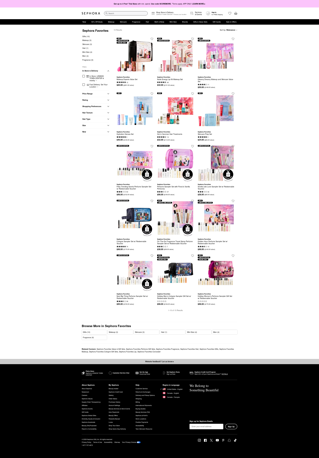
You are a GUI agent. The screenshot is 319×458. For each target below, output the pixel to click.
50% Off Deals (97, 22)
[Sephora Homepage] (91, 13)
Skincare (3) (87, 44)
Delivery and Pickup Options (145, 395)
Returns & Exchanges (143, 392)
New (84, 22)
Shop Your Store (114, 425)
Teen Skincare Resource (144, 429)
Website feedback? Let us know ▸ (159, 361)
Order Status (113, 399)
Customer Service (142, 388)
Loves (111, 422)
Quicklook (135, 72)
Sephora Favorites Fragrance (167, 349)
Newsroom (85, 392)
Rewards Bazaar (114, 419)
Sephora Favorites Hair (189, 349)
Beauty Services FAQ (143, 412)
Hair (147, 22)
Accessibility (140, 425)
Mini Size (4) (87, 52)
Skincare (123, 22)
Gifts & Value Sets (200, 22)
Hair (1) (85, 48)
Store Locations (141, 419)
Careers (84, 395)
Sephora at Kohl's (142, 415)
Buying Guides (141, 409)
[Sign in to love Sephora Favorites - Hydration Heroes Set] (152, 93)
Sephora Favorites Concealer (149, 351)
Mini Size (173, 22)
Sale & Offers (231, 22)
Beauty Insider (113, 388)
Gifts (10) (86, 36)
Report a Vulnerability (89, 429)
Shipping (139, 399)
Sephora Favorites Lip (127, 351)
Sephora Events (87, 409)
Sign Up (231, 426)
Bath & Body (159, 22)
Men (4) (85, 56)
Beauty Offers (113, 415)
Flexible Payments (142, 422)
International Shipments (144, 405)
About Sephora (87, 388)
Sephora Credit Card (116, 392)
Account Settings (114, 405)
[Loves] (230, 13)
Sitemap (117, 442)
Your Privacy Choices (129, 442)
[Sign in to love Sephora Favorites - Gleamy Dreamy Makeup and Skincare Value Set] (233, 39)
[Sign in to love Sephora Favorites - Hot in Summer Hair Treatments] (192, 93)
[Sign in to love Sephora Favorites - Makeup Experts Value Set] (152, 39)
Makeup (111, 22)
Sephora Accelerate (88, 422)
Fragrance (136, 22)
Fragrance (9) (87, 60)
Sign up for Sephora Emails (201, 421)
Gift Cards (217, 22)
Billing (138, 402)
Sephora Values (87, 399)
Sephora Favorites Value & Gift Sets (111, 349)
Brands (185, 22)
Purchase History (114, 402)
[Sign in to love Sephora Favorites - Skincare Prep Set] (233, 93)
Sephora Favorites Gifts (209, 349)
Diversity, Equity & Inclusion (91, 419)
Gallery (111, 395)
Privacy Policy (86, 442)
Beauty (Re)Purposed (89, 425)
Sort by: (227, 30)
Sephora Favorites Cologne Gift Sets (103, 351)
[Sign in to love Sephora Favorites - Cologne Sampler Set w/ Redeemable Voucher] (152, 201)
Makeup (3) (86, 40)
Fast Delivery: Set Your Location (98, 86)
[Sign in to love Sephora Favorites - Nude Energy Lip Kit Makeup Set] (192, 39)
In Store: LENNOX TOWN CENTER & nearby (96, 78)
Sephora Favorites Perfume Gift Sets (140, 349)
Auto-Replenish (114, 412)
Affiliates (84, 405)
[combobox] (126, 13)
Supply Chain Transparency (91, 402)
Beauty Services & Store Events (119, 409)
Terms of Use (97, 442)
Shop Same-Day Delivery (117, 429)
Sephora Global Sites (89, 415)
